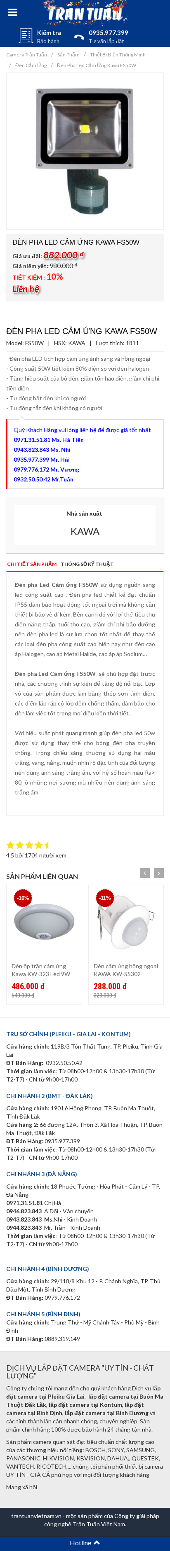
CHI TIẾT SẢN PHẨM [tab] (32, 564)
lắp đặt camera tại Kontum (85, 1404)
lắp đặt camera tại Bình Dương (107, 1412)
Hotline (82, 1542)
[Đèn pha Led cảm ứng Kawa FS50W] (85, 150)
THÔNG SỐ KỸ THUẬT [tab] (87, 564)
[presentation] (145, 873)
